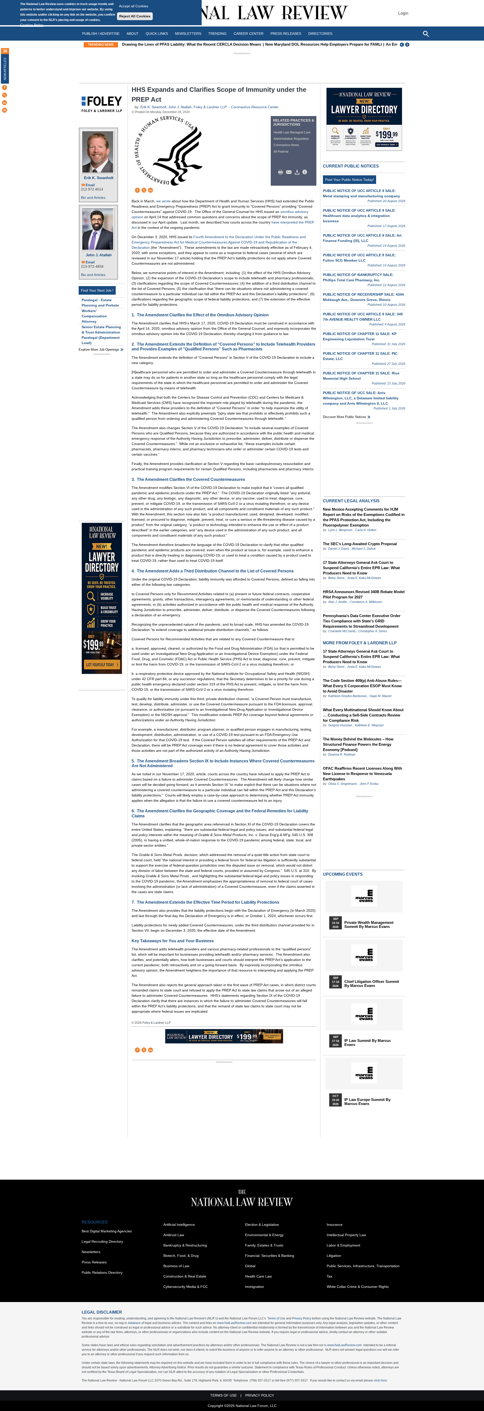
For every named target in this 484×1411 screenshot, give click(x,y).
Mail (290, 172)
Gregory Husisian (340, 725)
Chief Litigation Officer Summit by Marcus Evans (371, 984)
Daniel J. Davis (338, 548)
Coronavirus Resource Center (255, 107)
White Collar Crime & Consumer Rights (358, 1287)
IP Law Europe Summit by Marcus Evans (367, 1102)
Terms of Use (276, 1318)
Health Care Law (258, 1276)
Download (298, 172)
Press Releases (94, 1262)
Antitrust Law (173, 1235)
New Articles (5, 69)
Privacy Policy (301, 1318)
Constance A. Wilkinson (366, 602)
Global (250, 1266)
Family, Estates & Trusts (264, 1245)
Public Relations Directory (102, 1272)
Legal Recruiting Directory (102, 1241)
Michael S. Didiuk (364, 548)
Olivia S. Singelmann (342, 784)
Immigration (254, 1287)
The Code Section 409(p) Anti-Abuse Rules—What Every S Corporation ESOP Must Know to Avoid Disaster (362, 685)
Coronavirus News (286, 145)
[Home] (242, 13)
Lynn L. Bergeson (340, 530)
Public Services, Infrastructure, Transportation (363, 1266)
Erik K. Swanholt (98, 178)
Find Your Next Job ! (97, 290)
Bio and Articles (93, 198)
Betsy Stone (336, 578)
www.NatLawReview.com (234, 1323)
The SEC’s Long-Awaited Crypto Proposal (360, 544)
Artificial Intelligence (179, 1225)
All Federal (281, 151)
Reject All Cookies (134, 16)
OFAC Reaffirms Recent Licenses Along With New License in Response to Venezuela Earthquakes (362, 773)
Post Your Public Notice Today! (349, 180)
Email (90, 185)
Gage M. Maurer (381, 696)
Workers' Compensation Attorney (94, 316)
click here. (381, 1380)
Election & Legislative (262, 1225)
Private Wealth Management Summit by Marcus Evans (369, 925)
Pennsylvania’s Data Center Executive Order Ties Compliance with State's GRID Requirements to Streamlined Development (362, 621)
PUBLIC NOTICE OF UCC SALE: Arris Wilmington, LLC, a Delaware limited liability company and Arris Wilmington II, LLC (361, 398)
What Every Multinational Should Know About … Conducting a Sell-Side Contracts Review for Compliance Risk (363, 715)
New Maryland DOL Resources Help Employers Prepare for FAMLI (322, 44)
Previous (402, 44)
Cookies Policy (31, 25)
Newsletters (188, 34)
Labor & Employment (343, 1245)
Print (282, 172)
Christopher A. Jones (372, 631)
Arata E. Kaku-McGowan (364, 578)
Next (408, 44)
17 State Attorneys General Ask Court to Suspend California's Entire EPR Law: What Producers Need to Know (361, 567)
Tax (329, 1276)
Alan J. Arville (337, 602)
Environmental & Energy (264, 1235)
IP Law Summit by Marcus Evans (367, 1043)
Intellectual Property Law (346, 1235)
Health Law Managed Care (292, 132)
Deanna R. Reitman (341, 754)
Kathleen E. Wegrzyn (369, 725)
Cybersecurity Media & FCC (185, 1287)
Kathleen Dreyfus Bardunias (347, 696)
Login (403, 13)
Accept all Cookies (133, 6)
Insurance (335, 1225)
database (134, 1323)
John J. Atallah (99, 255)
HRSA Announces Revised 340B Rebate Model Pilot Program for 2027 (364, 594)
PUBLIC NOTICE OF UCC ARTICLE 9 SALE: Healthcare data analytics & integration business (359, 215)
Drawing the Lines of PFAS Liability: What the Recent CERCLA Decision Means (190, 44)
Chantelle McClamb (341, 631)
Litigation (334, 1256)
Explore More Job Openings (99, 349)
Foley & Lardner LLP (210, 107)
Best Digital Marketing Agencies (107, 1231)
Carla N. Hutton (365, 530)
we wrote (163, 201)
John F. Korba (369, 784)
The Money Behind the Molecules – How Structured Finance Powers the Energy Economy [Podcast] (358, 744)
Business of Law (176, 1266)
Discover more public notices (344, 417)
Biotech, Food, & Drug (181, 1256)
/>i (305, 172)
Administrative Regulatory (291, 139)
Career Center (248, 34)
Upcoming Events (343, 874)
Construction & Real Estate (184, 1276)
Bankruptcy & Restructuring (185, 1245)
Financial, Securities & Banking (269, 1256)
